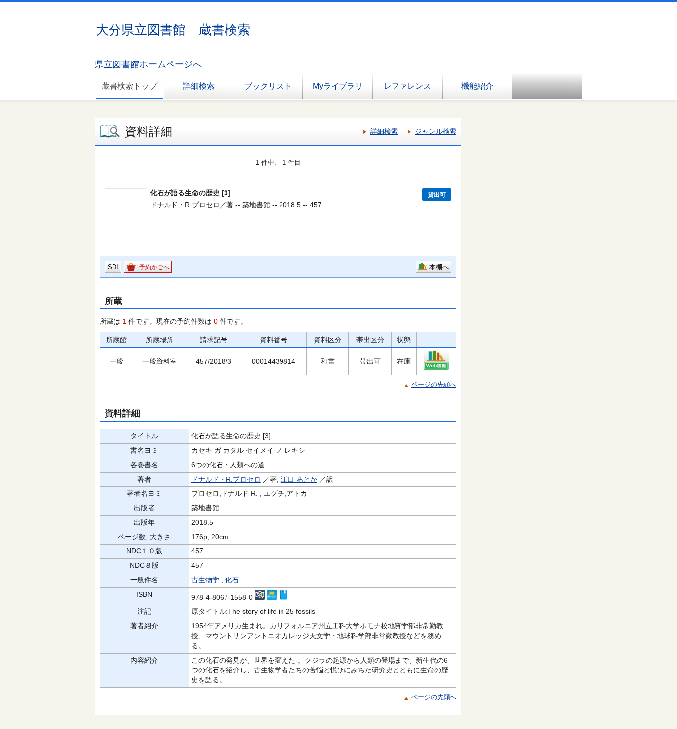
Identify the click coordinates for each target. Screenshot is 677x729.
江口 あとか (299, 479)
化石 (232, 580)
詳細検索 (199, 86)
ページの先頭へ (433, 384)
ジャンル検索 (435, 131)
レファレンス (407, 86)
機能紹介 (477, 86)
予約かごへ (154, 267)
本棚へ (439, 267)
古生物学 (205, 580)
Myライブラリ (338, 86)
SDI (113, 267)
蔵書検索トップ (129, 86)
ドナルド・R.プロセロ (226, 479)
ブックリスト (268, 86)
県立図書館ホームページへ (148, 64)
